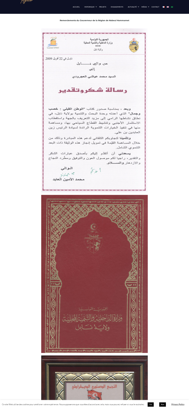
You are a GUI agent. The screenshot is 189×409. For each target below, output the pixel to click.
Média (144, 7)
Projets (102, 7)
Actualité (132, 7)
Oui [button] (150, 404)
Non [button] (162, 404)
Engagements (117, 7)
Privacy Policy (177, 404)
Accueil (76, 7)
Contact (155, 7)
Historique (89, 7)
